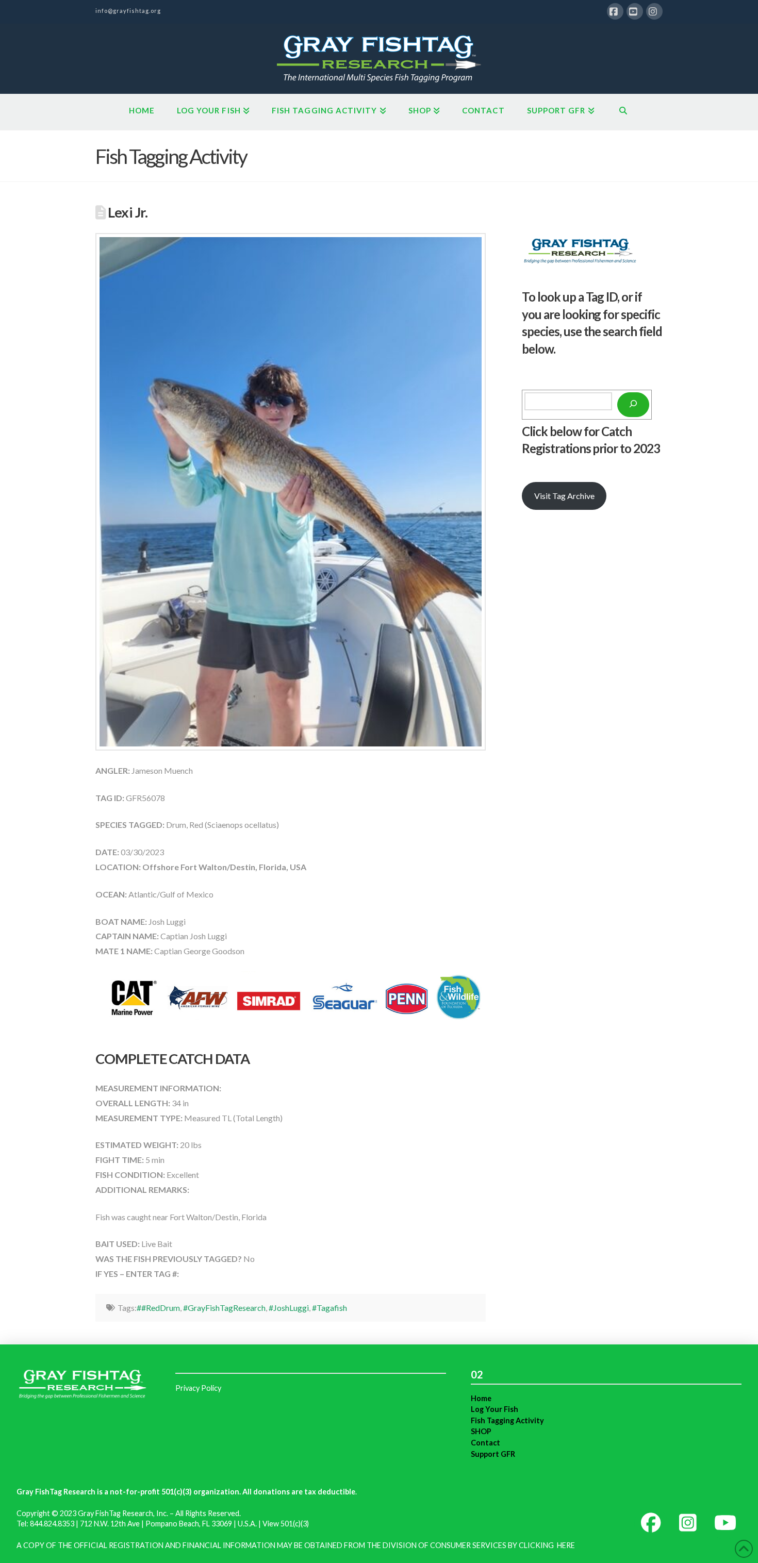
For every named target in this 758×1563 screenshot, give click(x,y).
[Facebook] (615, 11)
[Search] (633, 404)
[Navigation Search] (623, 112)
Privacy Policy (198, 1388)
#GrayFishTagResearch (224, 1307)
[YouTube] (635, 11)
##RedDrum (158, 1307)
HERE (566, 1545)
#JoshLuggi (289, 1307)
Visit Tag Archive (564, 496)
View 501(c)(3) (285, 1523)
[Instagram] (654, 11)
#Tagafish (329, 1307)
